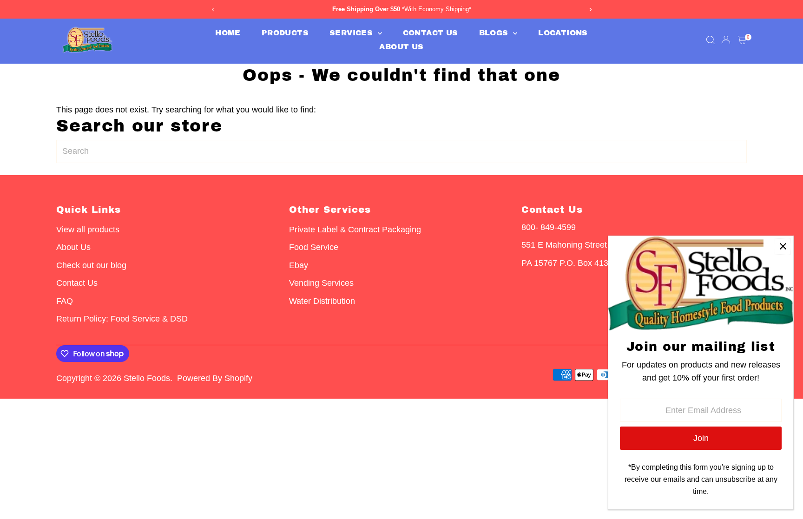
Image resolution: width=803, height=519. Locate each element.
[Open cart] (742, 40)
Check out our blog (91, 265)
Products (285, 33)
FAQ (64, 301)
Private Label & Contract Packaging (355, 229)
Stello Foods (147, 378)
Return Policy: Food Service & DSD (122, 318)
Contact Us (430, 33)
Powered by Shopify (214, 378)
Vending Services (321, 283)
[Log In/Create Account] (726, 40)
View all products (87, 229)
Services (352, 33)
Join (701, 438)
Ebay (298, 265)
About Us (401, 47)
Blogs (495, 33)
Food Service (313, 247)
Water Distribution (322, 301)
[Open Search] (710, 40)
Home (228, 33)
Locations (563, 33)
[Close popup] (783, 246)
